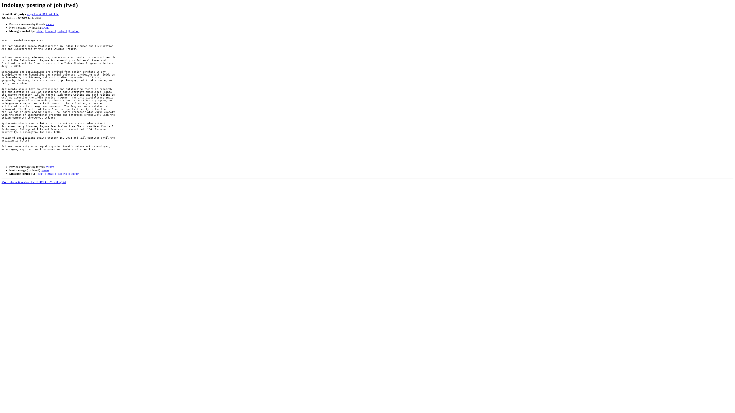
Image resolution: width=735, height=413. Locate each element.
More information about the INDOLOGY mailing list (34, 182)
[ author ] (74, 31)
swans (45, 27)
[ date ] (40, 31)
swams (50, 24)
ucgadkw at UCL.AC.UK (43, 14)
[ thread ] (50, 31)
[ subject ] (63, 31)
